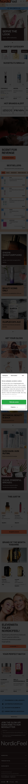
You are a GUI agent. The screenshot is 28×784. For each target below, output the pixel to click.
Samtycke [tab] (5, 375)
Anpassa (13, 407)
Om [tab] (23, 375)
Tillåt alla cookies (14, 402)
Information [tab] (14, 375)
